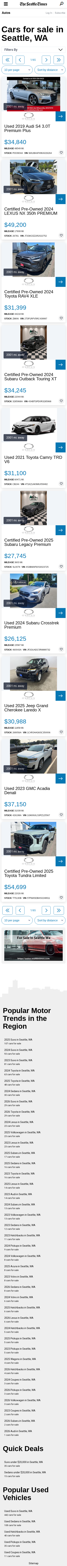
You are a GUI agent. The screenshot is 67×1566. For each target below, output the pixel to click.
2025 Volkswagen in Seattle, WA (22, 1134)
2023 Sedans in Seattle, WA (19, 1227)
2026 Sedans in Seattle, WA (19, 1289)
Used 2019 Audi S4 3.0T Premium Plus (27, 128)
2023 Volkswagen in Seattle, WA (22, 1216)
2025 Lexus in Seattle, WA (18, 1185)
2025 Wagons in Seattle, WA (20, 1361)
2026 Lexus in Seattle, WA (18, 1319)
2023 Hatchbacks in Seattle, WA (22, 1237)
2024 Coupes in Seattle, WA (19, 1381)
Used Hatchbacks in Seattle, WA (22, 1533)
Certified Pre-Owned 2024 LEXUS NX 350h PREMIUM (30, 211)
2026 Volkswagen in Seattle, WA (22, 1402)
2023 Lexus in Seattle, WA (18, 1144)
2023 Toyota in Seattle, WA (19, 1175)
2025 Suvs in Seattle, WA (18, 1041)
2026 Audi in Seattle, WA (18, 1433)
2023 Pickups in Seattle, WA (20, 1350)
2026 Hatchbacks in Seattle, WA (22, 1371)
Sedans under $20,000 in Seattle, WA (25, 1474)
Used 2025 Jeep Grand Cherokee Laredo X (26, 708)
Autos (6, 12)
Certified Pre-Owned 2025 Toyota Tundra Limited (28, 873)
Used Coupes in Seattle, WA (19, 1554)
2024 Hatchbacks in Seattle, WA (22, 1330)
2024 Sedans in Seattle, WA (19, 1093)
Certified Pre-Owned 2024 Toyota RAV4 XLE (28, 294)
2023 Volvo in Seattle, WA (18, 1278)
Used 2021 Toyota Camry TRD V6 (33, 459)
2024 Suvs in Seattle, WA (18, 1052)
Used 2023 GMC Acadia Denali (27, 790)
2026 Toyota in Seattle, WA (19, 1113)
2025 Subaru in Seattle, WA (19, 1155)
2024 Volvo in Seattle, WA (18, 1299)
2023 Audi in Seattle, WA (18, 1196)
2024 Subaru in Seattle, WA (19, 1206)
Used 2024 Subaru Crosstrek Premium (31, 625)
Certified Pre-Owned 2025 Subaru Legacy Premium (28, 542)
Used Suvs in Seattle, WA (18, 1513)
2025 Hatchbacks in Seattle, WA (22, 1309)
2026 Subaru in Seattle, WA (19, 1422)
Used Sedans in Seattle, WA (19, 1523)
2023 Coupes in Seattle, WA (19, 1412)
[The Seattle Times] (33, 4)
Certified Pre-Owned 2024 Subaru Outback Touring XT (30, 376)
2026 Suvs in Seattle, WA (18, 1103)
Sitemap (33, 1563)
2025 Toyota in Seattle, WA (19, 1082)
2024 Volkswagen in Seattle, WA (22, 1258)
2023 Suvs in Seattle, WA (18, 1062)
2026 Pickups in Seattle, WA (20, 1392)
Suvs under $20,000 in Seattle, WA (23, 1464)
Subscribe (60, 12)
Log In (49, 12)
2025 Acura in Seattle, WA (19, 1268)
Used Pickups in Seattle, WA (20, 1544)
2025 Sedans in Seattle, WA (19, 1165)
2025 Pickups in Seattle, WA (20, 1340)
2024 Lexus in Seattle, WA (18, 1124)
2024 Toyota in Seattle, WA (19, 1072)
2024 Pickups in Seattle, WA (20, 1247)
